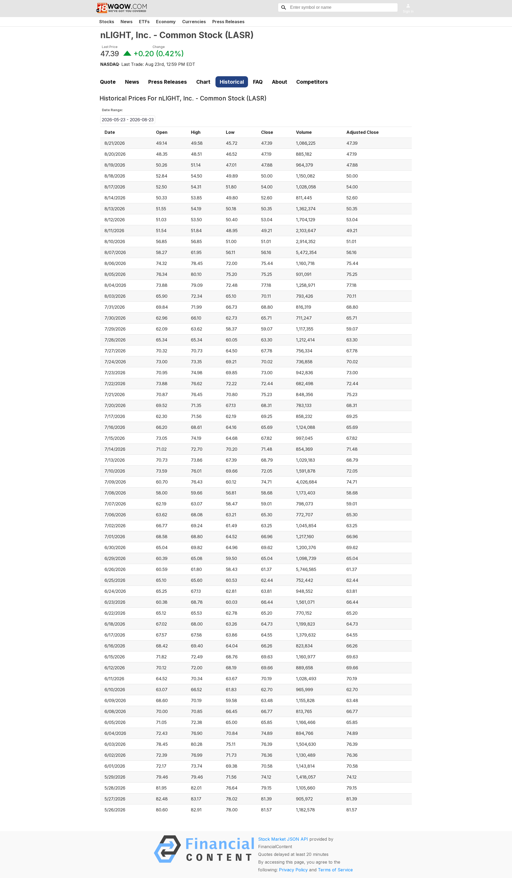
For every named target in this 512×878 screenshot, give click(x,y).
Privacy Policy (293, 869)
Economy (166, 21)
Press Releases (228, 21)
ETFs (144, 21)
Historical (232, 82)
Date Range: (112, 110)
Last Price (110, 47)
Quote (108, 82)
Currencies (194, 21)
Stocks (106, 21)
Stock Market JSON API (283, 839)
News (127, 21)
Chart (203, 82)
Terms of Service (335, 869)
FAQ (258, 82)
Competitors (312, 82)
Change (159, 47)
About (279, 82)
